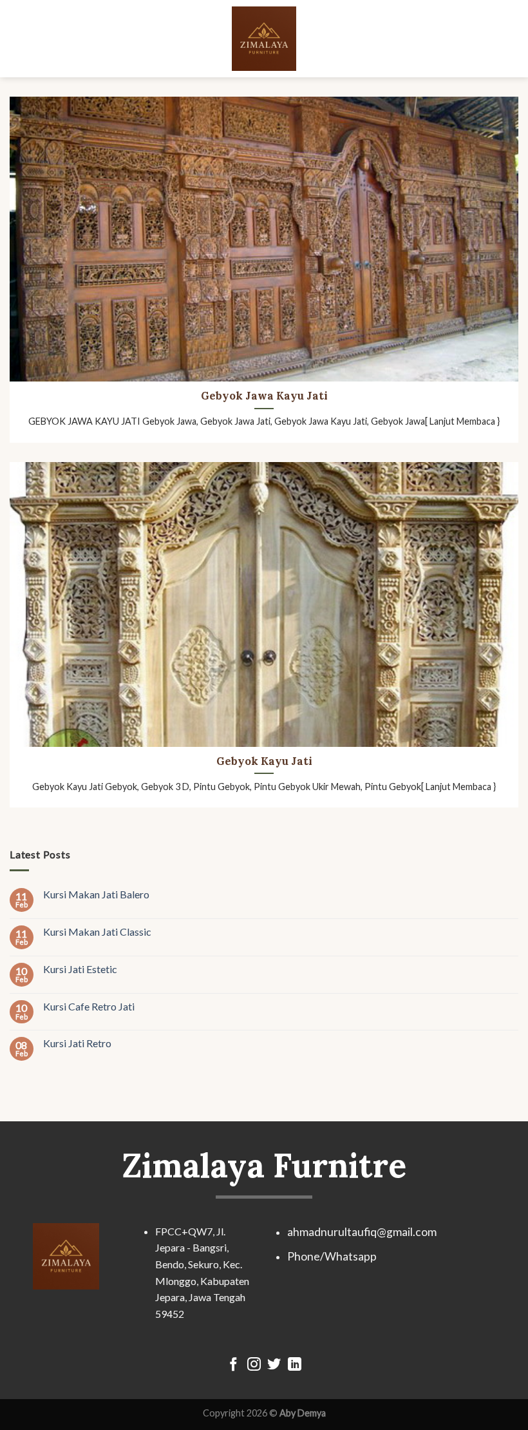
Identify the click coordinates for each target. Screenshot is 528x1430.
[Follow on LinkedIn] (294, 1365)
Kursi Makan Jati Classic (97, 931)
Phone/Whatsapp (332, 1256)
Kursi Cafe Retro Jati (89, 1006)
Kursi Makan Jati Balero (96, 894)
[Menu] (17, 38)
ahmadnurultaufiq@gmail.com (362, 1232)
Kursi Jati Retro (77, 1044)
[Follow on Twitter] (274, 1365)
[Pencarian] (513, 38)
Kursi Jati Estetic (80, 969)
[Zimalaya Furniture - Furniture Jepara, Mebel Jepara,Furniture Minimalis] (264, 38)
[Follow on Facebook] (233, 1365)
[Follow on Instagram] (254, 1365)
